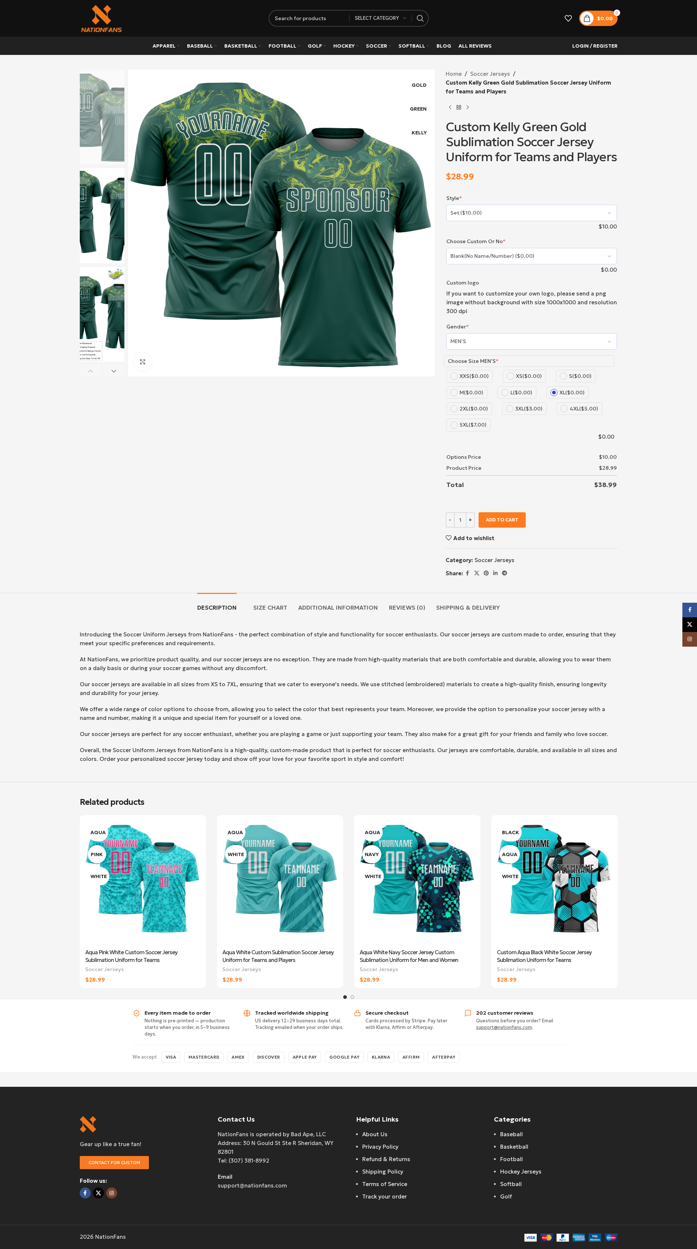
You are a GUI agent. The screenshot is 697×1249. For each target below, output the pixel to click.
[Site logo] (102, 17)
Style (454, 198)
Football (511, 1159)
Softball (511, 1184)
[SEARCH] (420, 18)
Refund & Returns (386, 1159)
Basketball (514, 1146)
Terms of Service (384, 1184)
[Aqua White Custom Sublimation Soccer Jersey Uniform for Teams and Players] (280, 883)
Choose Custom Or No (476, 241)
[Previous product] (450, 107)
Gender (457, 326)
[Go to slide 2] (352, 997)
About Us (374, 1134)
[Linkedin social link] (495, 573)
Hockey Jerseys (521, 1171)
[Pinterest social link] (486, 573)
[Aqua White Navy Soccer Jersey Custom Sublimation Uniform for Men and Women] (417, 883)
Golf (506, 1196)
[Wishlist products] (568, 18)
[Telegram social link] (504, 573)
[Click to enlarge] (143, 362)
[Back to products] (458, 107)
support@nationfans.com (504, 1027)
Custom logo (462, 282)
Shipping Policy (382, 1171)
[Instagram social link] (111, 1192)
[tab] (217, 604)
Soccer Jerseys (490, 73)
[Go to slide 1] (345, 997)
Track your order (384, 1196)
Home (454, 73)
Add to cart (502, 520)
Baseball (511, 1134)
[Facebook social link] (467, 573)
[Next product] (467, 107)
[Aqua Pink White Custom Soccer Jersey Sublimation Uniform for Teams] (143, 883)
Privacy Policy (380, 1146)
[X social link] (476, 573)
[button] (90, 370)
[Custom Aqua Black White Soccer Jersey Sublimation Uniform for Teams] (554, 883)
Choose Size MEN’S (473, 361)
